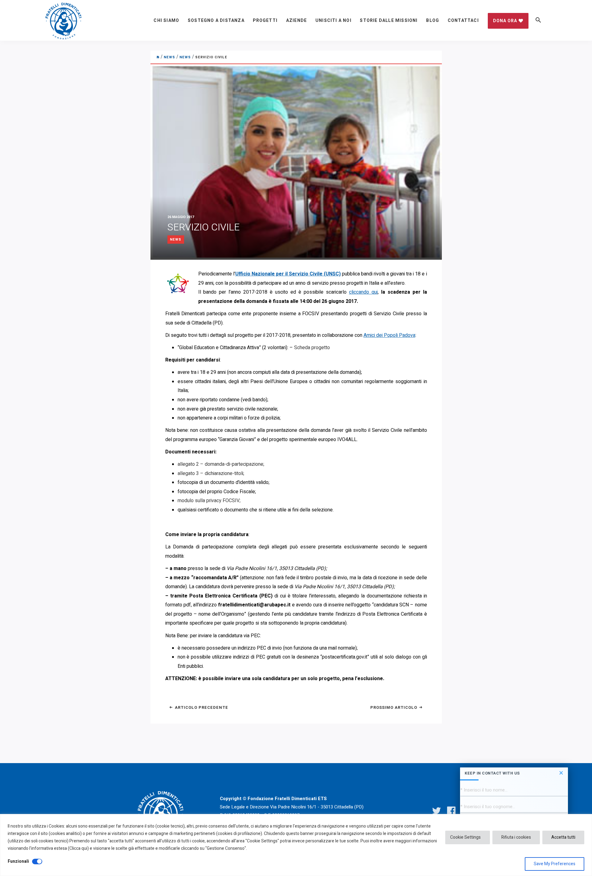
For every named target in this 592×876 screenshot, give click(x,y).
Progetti (265, 20)
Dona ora (505, 21)
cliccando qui (363, 292)
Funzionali (18, 861)
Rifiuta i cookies (516, 837)
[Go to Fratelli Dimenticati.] (158, 57)
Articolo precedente (201, 707)
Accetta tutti (563, 837)
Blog (432, 20)
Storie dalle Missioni (388, 20)
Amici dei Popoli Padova (389, 335)
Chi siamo (166, 20)
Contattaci (463, 20)
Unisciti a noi (333, 20)
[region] (296, 845)
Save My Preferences (554, 864)
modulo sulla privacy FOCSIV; (209, 500)
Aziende (296, 20)
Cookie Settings (465, 837)
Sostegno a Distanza (216, 20)
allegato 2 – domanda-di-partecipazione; (221, 464)
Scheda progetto (312, 347)
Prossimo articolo (394, 707)
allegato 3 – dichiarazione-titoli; (211, 473)
